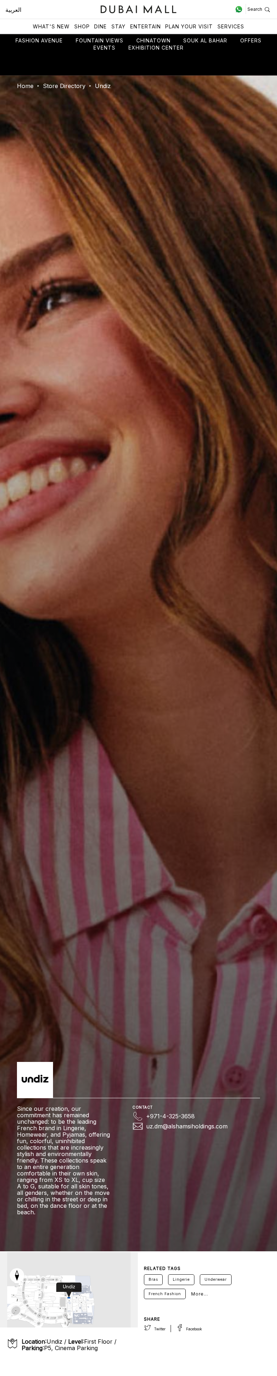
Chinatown (153, 40)
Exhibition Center (156, 48)
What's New (51, 26)
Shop (82, 26)
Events (104, 48)
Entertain (145, 26)
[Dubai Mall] (139, 8)
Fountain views (99, 40)
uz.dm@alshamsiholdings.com (187, 1126)
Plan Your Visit (189, 26)
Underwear (216, 1279)
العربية (13, 9)
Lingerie (181, 1279)
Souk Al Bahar (205, 40)
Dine (100, 26)
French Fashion (165, 1294)
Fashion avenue (39, 40)
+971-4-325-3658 (170, 1116)
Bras (153, 1279)
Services (230, 26)
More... (199, 1294)
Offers (250, 40)
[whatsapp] (240, 9)
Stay (118, 26)
